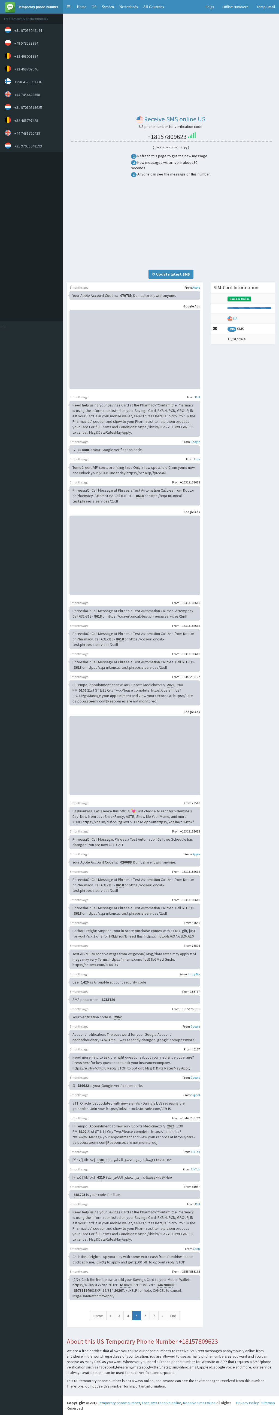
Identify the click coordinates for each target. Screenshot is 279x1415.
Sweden (108, 7)
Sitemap (268, 1402)
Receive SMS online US (174, 119)
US (94, 7)
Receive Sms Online (199, 1402)
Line (197, 459)
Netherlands (128, 7)
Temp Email (266, 6)
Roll (197, 397)
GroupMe (193, 974)
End (173, 1315)
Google (195, 442)
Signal (195, 1095)
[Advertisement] (30, 236)
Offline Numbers (235, 6)
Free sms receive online (161, 1402)
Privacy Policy (247, 1402)
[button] (68, 7)
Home (81, 7)
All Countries (153, 7)
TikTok (195, 1152)
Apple (196, 287)
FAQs (210, 6)
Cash (196, 1249)
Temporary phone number (119, 1402)
